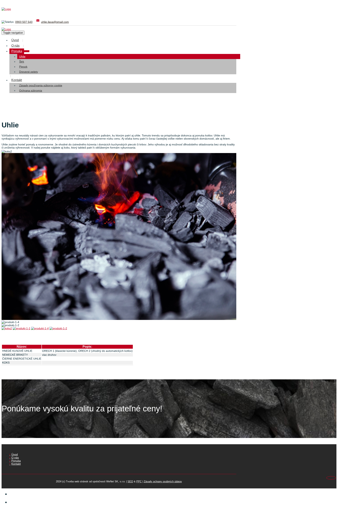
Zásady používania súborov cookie (40, 85)
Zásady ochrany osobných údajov (163, 481)
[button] (26, 51)
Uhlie (22, 56)
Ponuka (16, 51)
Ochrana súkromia (30, 90)
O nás (15, 45)
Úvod (15, 40)
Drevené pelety (28, 71)
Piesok (23, 66)
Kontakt (16, 80)
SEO (130, 481)
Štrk (21, 61)
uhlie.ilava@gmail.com (55, 21)
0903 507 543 (23, 21)
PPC (139, 481)
